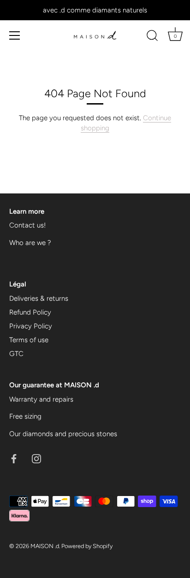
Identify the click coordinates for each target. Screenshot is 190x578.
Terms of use (28, 340)
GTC (16, 354)
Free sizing (25, 416)
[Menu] (15, 35)
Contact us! (27, 225)
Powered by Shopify (87, 546)
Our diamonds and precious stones (63, 434)
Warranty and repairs (41, 399)
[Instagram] (36, 458)
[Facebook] (13, 458)
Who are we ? (30, 243)
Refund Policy (30, 312)
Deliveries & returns (38, 298)
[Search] (152, 37)
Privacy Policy (30, 326)
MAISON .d (44, 546)
